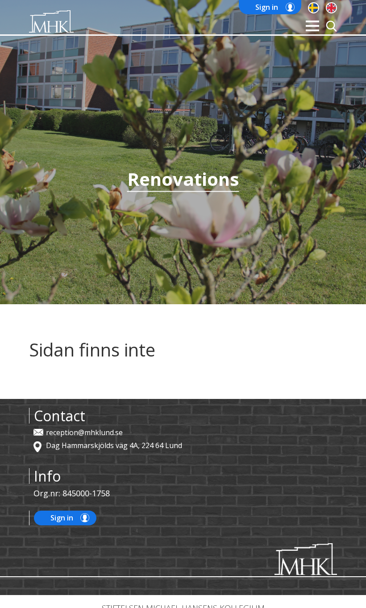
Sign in (266, 7)
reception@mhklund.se (84, 432)
